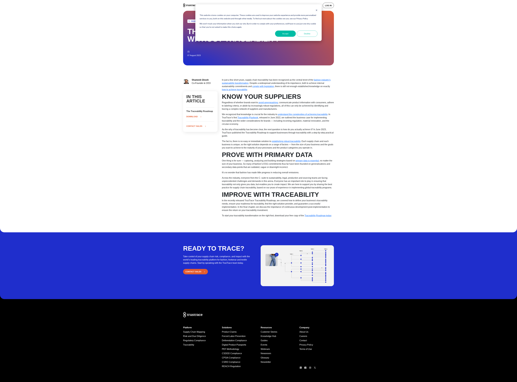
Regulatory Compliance (194, 340)
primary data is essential (307, 161)
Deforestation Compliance (234, 340)
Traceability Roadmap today (318, 215)
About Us (303, 332)
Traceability (188, 345)
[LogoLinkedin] (301, 367)
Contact (303, 340)
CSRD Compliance (231, 362)
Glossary (265, 358)
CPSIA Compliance (231, 358)
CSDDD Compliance (232, 353)
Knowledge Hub (268, 336)
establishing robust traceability (286, 141)
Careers (303, 336)
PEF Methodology (230, 349)
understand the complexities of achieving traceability (302, 114)
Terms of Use (305, 349)
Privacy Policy (306, 345)
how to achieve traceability (234, 89)
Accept (285, 33)
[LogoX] (316, 367)
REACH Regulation (231, 366)
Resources (266, 327)
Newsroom (266, 353)
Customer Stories (269, 332)
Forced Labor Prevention (234, 336)
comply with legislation (263, 86)
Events (264, 345)
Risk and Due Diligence (194, 336)
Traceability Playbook (247, 117)
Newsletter (266, 362)
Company (304, 327)
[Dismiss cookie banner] (316, 10)
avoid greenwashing (268, 102)
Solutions (227, 327)
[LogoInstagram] (311, 367)
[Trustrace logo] (190, 5)
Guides (264, 340)
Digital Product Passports (234, 345)
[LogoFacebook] (306, 367)
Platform (187, 327)
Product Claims (229, 332)
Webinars (265, 349)
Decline (307, 33)
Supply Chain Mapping (194, 332)
